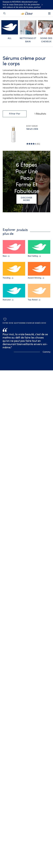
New (5, 256)
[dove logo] (27, 13)
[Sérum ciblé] (13, 134)
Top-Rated (33, 300)
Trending (6, 278)
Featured (7, 300)
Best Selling (33, 256)
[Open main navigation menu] (49, 15)
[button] (14, 113)
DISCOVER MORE (26, 199)
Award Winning (34, 278)
